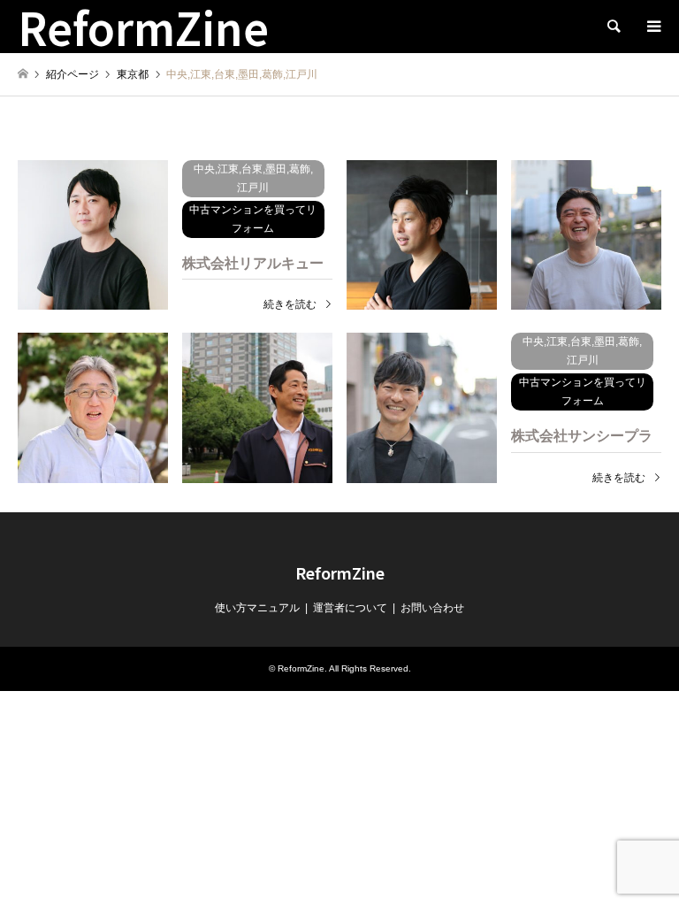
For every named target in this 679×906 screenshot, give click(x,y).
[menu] (652, 26)
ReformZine (340, 572)
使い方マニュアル (257, 608)
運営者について (350, 608)
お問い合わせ (432, 608)
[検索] (612, 26)
